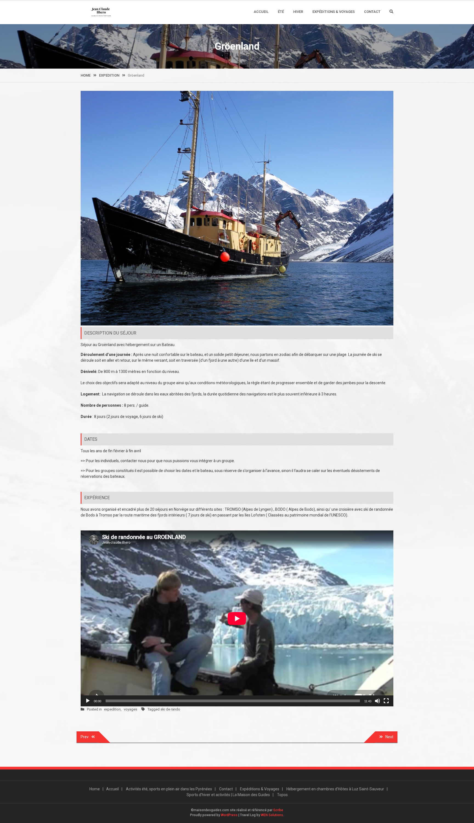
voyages (130, 709)
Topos (282, 795)
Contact (372, 12)
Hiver (298, 12)
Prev (85, 737)
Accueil (261, 12)
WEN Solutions (272, 815)
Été (281, 12)
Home (94, 789)
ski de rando (170, 709)
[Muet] (377, 701)
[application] (237, 618)
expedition (112, 709)
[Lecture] (88, 701)
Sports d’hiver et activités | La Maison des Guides (228, 795)
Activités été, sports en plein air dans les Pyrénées (169, 789)
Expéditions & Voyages (333, 12)
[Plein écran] (386, 701)
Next (389, 737)
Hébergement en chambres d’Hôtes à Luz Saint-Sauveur (335, 789)
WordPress (229, 815)
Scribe (278, 810)
